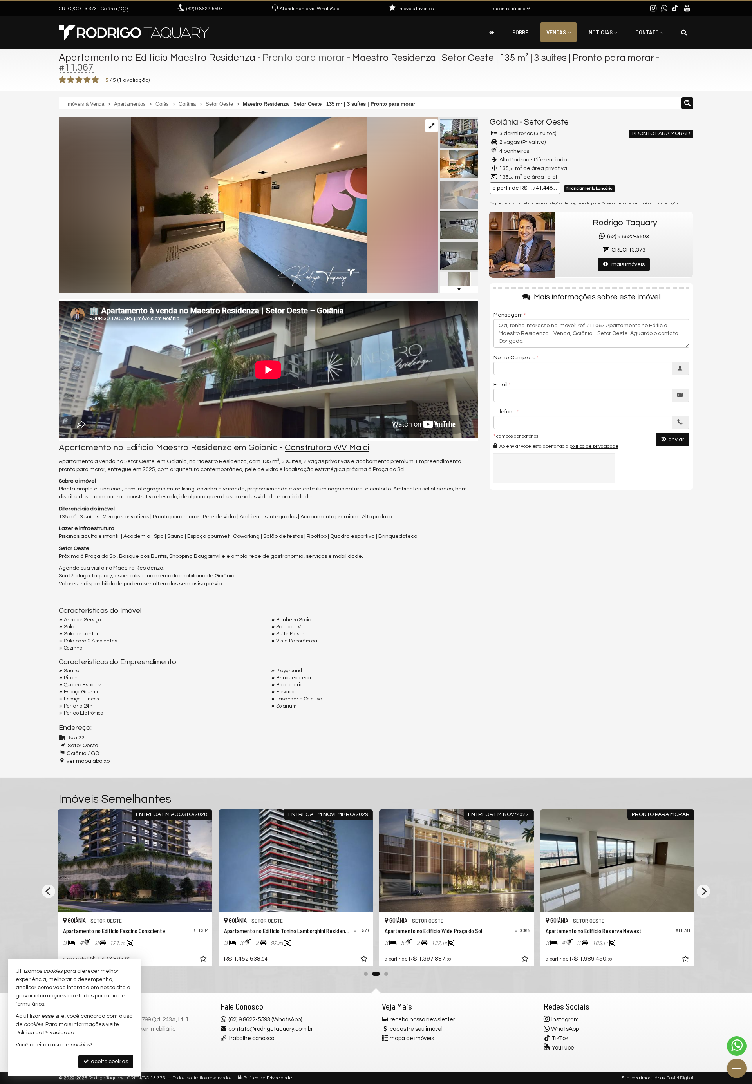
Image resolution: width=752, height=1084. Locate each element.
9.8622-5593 (204, 8)
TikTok (559, 1038)
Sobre (520, 32)
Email (501, 384)
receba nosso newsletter (422, 1019)
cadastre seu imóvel (416, 1029)
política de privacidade (593, 446)
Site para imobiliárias (643, 1078)
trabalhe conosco (251, 1038)
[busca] (684, 32)
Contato (647, 32)
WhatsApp (565, 1029)
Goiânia (504, 122)
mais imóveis (626, 264)
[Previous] (48, 891)
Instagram (565, 1019)
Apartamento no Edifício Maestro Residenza (157, 57)
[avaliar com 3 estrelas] (79, 80)
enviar (676, 439)
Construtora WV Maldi (327, 447)
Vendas (556, 32)
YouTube (563, 1048)
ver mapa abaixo (88, 761)
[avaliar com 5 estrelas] (95, 80)
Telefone (505, 411)
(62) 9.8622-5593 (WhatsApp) (265, 1019)
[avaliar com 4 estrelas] (87, 80)
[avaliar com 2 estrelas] (70, 80)
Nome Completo (514, 357)
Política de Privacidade (267, 1077)
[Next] (703, 891)
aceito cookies (109, 1061)
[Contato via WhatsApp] (737, 1046)
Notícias (601, 32)
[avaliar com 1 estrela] (62, 80)
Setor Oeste (546, 122)
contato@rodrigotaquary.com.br (270, 1029)
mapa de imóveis (412, 1038)
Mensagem (508, 315)
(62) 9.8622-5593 (627, 236)
